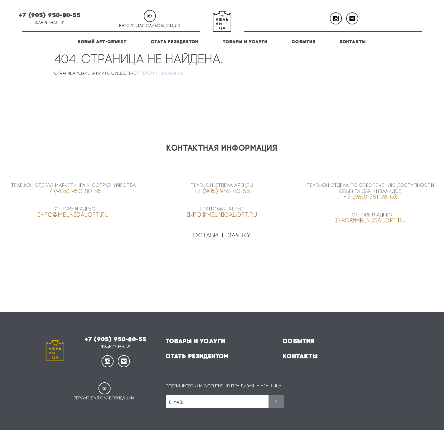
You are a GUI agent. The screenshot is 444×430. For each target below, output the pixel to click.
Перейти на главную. (163, 73)
